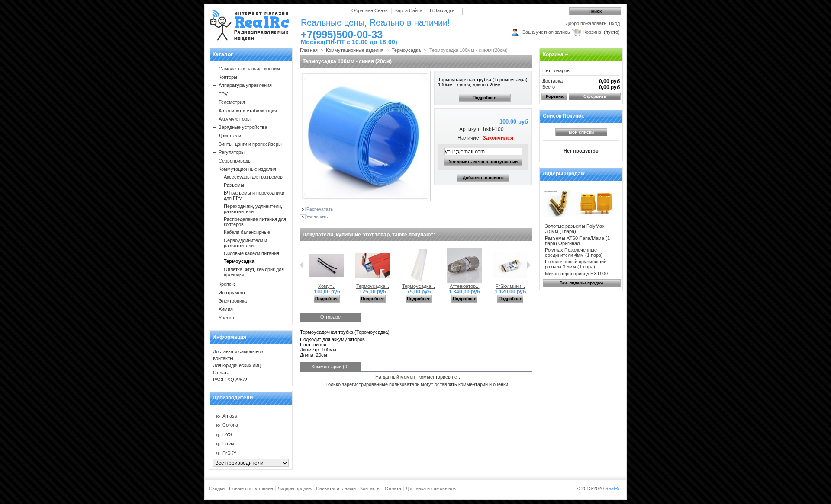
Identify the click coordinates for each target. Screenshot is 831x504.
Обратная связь (369, 10)
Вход (614, 23)
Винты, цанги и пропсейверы (250, 144)
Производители (233, 398)
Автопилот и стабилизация (248, 110)
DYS (227, 434)
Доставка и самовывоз (238, 351)
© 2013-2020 (599, 488)
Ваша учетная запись (546, 32)
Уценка (226, 317)
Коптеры (228, 77)
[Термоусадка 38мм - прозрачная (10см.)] (418, 281)
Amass (229, 415)
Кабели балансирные (247, 232)
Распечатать (319, 209)
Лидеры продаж (564, 174)
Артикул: (469, 129)
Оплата (221, 372)
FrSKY (229, 453)
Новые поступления (251, 488)
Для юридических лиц (237, 365)
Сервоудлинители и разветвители (245, 243)
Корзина (553, 54)
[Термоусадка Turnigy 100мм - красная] (372, 281)
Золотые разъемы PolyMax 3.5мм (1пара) (575, 228)
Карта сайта (408, 10)
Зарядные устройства (243, 127)
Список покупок (563, 116)
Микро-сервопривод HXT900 (576, 273)
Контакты (223, 358)
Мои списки (581, 132)
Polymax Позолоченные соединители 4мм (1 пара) (574, 252)
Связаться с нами (336, 488)
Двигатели (230, 135)
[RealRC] (249, 26)
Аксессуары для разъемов (253, 176)
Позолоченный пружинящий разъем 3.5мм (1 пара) (575, 264)
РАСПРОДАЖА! (230, 379)
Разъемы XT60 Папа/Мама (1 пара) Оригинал (577, 241)
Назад (302, 265)
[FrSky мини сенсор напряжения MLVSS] (510, 281)
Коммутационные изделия (247, 169)
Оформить (594, 96)
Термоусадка (239, 261)
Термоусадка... (372, 286)
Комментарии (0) (330, 366)
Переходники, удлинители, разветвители (253, 209)
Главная (309, 50)
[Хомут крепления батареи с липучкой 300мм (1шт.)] (326, 281)
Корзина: (592, 32)
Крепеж (227, 284)
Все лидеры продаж (581, 283)
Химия (226, 309)
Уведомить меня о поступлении (483, 161)
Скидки (217, 488)
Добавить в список (483, 177)
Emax (228, 443)
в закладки (442, 10)
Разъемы (234, 185)
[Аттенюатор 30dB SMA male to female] (464, 281)
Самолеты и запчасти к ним (249, 68)
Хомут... (326, 286)
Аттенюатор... (465, 286)
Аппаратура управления (245, 85)
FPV (223, 93)
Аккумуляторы (235, 118)
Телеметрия (232, 102)
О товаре (330, 316)
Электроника (233, 300)
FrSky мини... (510, 286)
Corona (230, 424)
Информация (229, 337)
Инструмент (232, 292)
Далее (529, 265)
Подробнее (484, 97)
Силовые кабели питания (251, 253)
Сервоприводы (235, 160)
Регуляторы (232, 152)
